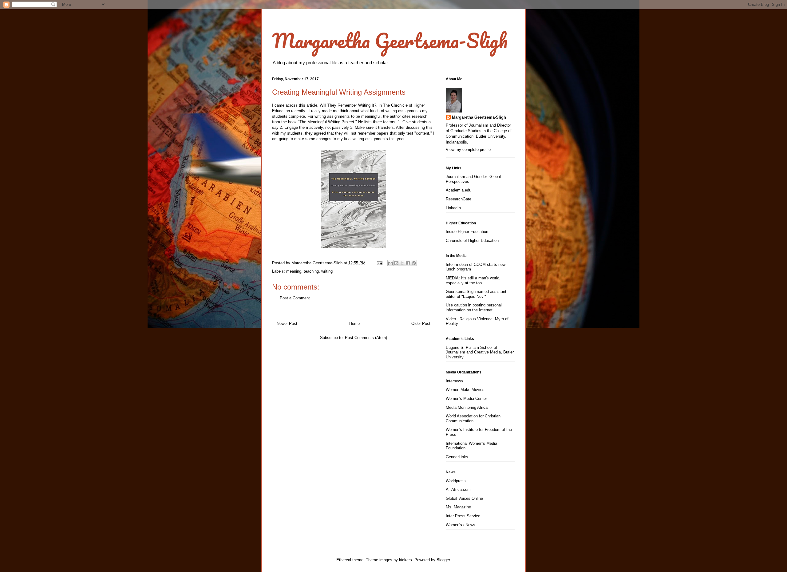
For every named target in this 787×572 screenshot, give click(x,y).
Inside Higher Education (467, 231)
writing (327, 271)
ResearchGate (458, 199)
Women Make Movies (465, 389)
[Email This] (390, 263)
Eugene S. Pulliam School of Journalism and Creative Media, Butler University (480, 352)
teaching (311, 271)
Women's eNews (460, 525)
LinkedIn (453, 208)
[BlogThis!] (396, 263)
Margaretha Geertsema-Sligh (390, 40)
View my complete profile (468, 149)
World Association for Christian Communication (473, 418)
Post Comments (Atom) (366, 337)
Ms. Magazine (458, 507)
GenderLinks (457, 457)
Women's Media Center (466, 398)
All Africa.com (458, 489)
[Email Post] (379, 263)
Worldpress (456, 481)
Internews (454, 381)
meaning (293, 271)
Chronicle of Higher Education (472, 240)
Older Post (420, 323)
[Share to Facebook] (408, 263)
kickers (405, 560)
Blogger (443, 560)
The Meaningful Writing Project (326, 122)
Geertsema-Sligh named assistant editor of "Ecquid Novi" (476, 294)
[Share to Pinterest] (414, 263)
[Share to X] (402, 263)
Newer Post (287, 323)
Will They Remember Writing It (347, 105)
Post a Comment (295, 298)
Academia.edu (458, 190)
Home (354, 323)
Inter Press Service (463, 516)
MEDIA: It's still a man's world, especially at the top (473, 280)
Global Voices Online (464, 498)
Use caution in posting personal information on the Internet (474, 307)
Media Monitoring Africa (467, 407)
